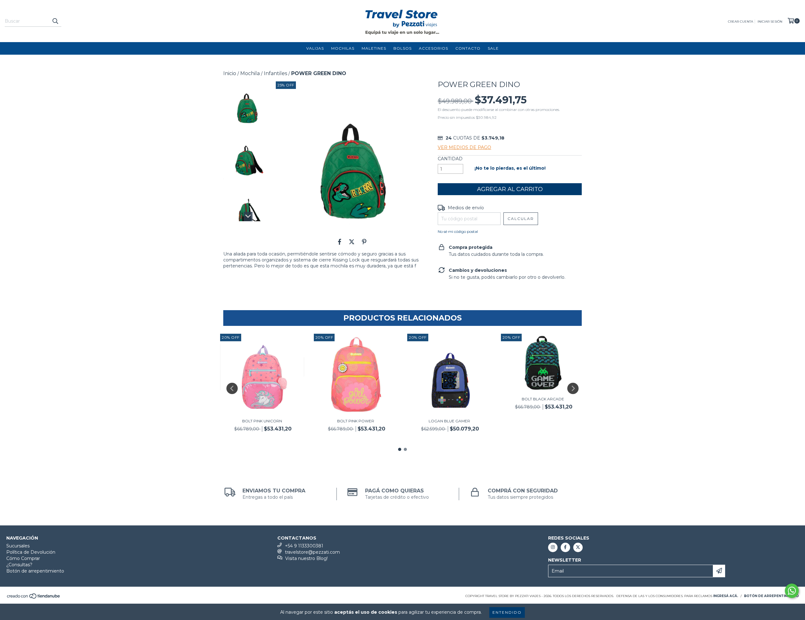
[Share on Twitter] (352, 242)
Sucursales (18, 546)
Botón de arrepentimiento (35, 571)
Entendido (507, 612)
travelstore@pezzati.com (312, 552)
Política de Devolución (30, 552)
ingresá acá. (725, 596)
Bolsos (402, 48)
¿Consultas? (19, 565)
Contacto (467, 48)
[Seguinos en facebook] (565, 547)
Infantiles (275, 73)
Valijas (315, 48)
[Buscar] (55, 21)
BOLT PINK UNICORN (262, 421)
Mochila (250, 73)
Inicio (229, 73)
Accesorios (433, 48)
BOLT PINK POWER (355, 421)
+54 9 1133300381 (304, 546)
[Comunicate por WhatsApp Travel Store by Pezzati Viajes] (792, 591)
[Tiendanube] (33, 598)
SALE (493, 48)
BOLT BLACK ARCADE (543, 399)
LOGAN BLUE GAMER (449, 421)
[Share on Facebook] (339, 242)
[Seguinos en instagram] (553, 547)
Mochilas (342, 48)
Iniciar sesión (770, 21)
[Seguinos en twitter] (578, 547)
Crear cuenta (740, 21)
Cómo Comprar (23, 558)
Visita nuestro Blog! (306, 558)
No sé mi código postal (458, 231)
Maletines (374, 48)
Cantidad (450, 159)
